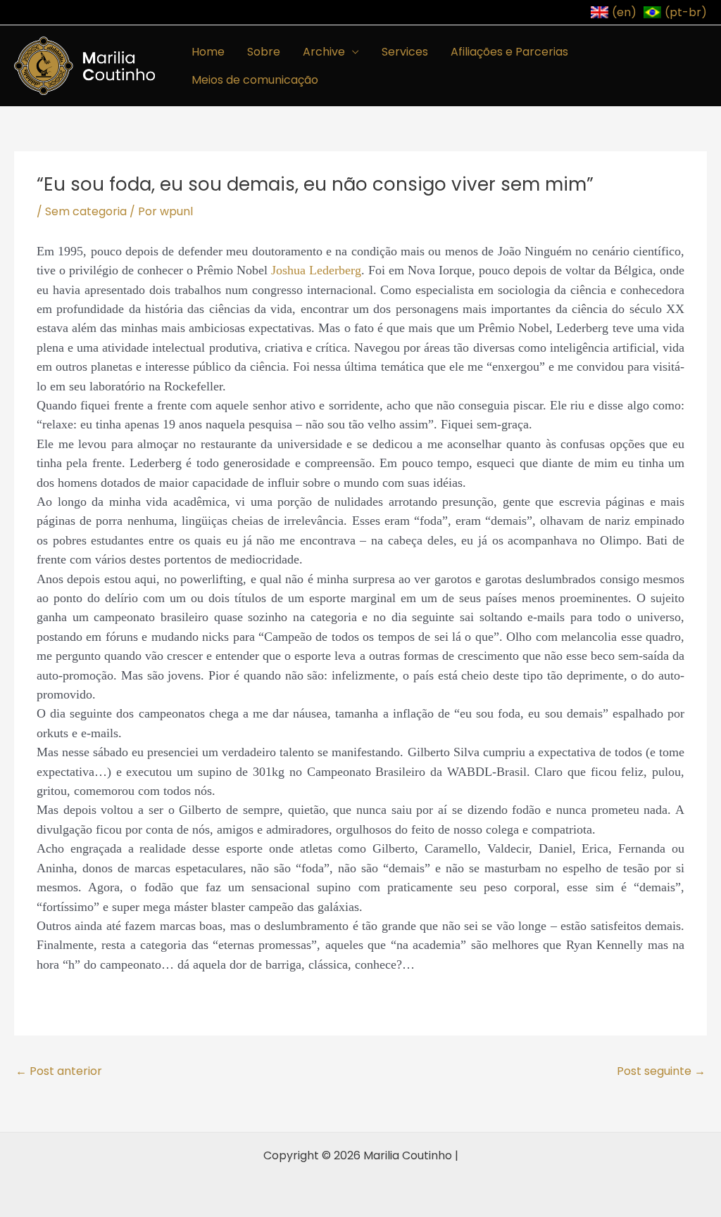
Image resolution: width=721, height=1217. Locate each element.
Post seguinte (661, 1071)
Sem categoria (86, 211)
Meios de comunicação (255, 80)
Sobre (263, 52)
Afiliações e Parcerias (509, 52)
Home (208, 52)
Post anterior (58, 1071)
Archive (324, 52)
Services (405, 52)
